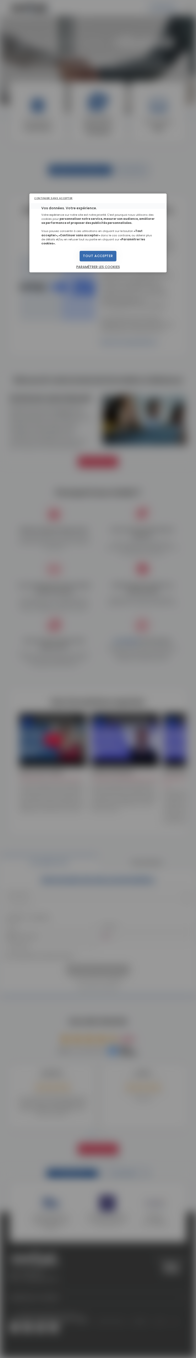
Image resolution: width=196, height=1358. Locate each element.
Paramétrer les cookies (98, 266)
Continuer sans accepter (53, 198)
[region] (98, 233)
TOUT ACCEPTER (98, 255)
